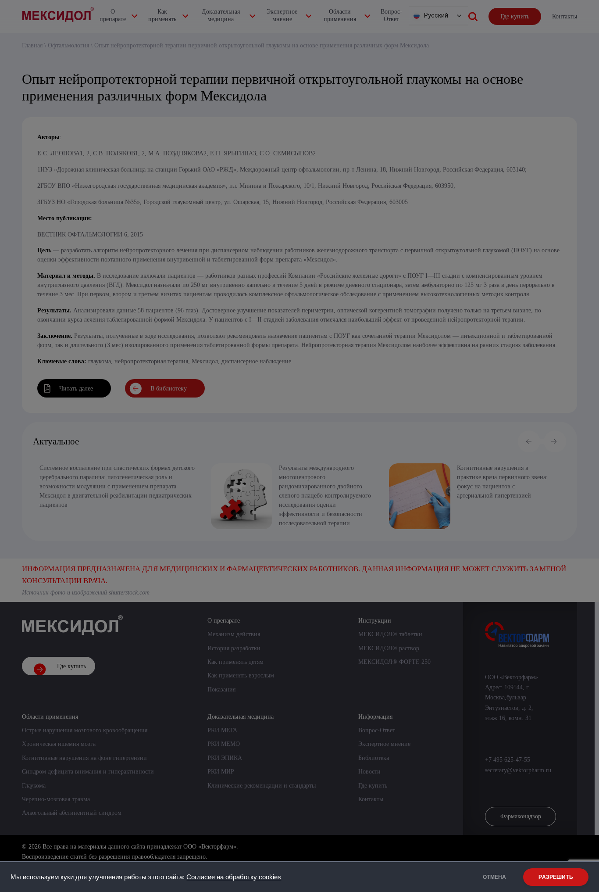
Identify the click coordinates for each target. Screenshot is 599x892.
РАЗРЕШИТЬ (555, 877)
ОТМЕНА (494, 877)
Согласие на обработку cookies (233, 877)
